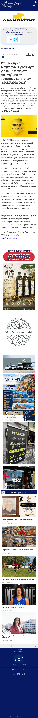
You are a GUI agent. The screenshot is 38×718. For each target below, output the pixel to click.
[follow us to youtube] (18, 674)
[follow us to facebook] (14, 674)
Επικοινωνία (6, 646)
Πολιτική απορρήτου (19, 646)
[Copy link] (2, 57)
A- (30, 54)
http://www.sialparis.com (11, 238)
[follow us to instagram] (23, 674)
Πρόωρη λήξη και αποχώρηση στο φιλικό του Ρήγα (18, 579)
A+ (27, 54)
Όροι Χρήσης (32, 646)
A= (32, 54)
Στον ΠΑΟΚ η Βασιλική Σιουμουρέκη (13, 607)
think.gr (26, 716)
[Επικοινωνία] (31, 2)
